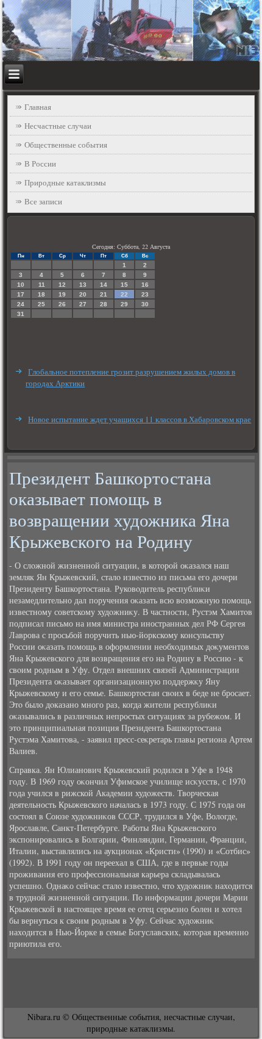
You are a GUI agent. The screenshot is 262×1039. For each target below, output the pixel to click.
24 (20, 304)
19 (62, 294)
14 (103, 284)
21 (103, 294)
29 (124, 304)
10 (20, 284)
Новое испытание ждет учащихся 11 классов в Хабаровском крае (139, 419)
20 (83, 294)
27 (83, 304)
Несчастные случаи (57, 125)
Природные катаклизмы (65, 182)
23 (145, 294)
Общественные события (65, 144)
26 (62, 304)
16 (145, 284)
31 (20, 314)
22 (124, 294)
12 (62, 284)
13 (83, 284)
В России (40, 163)
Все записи (43, 201)
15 (124, 284)
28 (103, 304)
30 (145, 304)
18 (41, 294)
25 (41, 304)
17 (20, 294)
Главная (37, 106)
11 (41, 284)
